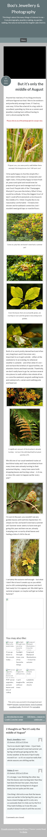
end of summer (36, 704)
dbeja (24, 832)
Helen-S (10, 770)
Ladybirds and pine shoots (30, 682)
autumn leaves (24, 704)
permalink (36, 707)
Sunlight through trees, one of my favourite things (20, 658)
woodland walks (15, 707)
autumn (16, 704)
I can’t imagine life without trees (20, 683)
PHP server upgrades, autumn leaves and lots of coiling (10, 686)
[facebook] (21, 31)
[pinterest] (26, 31)
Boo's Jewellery (14, 739)
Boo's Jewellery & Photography (23, 8)
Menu (23, 40)
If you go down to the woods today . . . (10, 656)
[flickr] (16, 31)
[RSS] (31, 31)
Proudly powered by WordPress (14, 829)
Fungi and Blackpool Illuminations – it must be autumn (31, 657)
